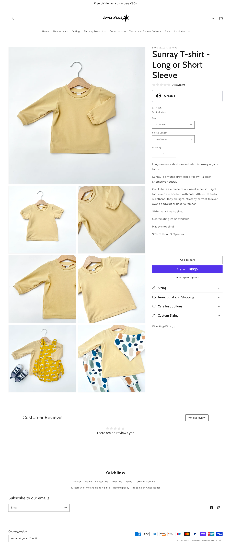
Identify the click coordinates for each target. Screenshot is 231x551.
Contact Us (101, 481)
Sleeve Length (159, 132)
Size (154, 118)
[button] (12, 18)
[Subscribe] (65, 507)
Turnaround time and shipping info (90, 487)
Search (77, 481)
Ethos (129, 481)
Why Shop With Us (163, 326)
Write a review (196, 417)
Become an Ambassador (146, 487)
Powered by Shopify (214, 540)
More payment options (187, 277)
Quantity (156, 147)
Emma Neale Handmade (194, 540)
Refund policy (121, 487)
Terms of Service (145, 481)
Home (88, 481)
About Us (117, 481)
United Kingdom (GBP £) (24, 538)
